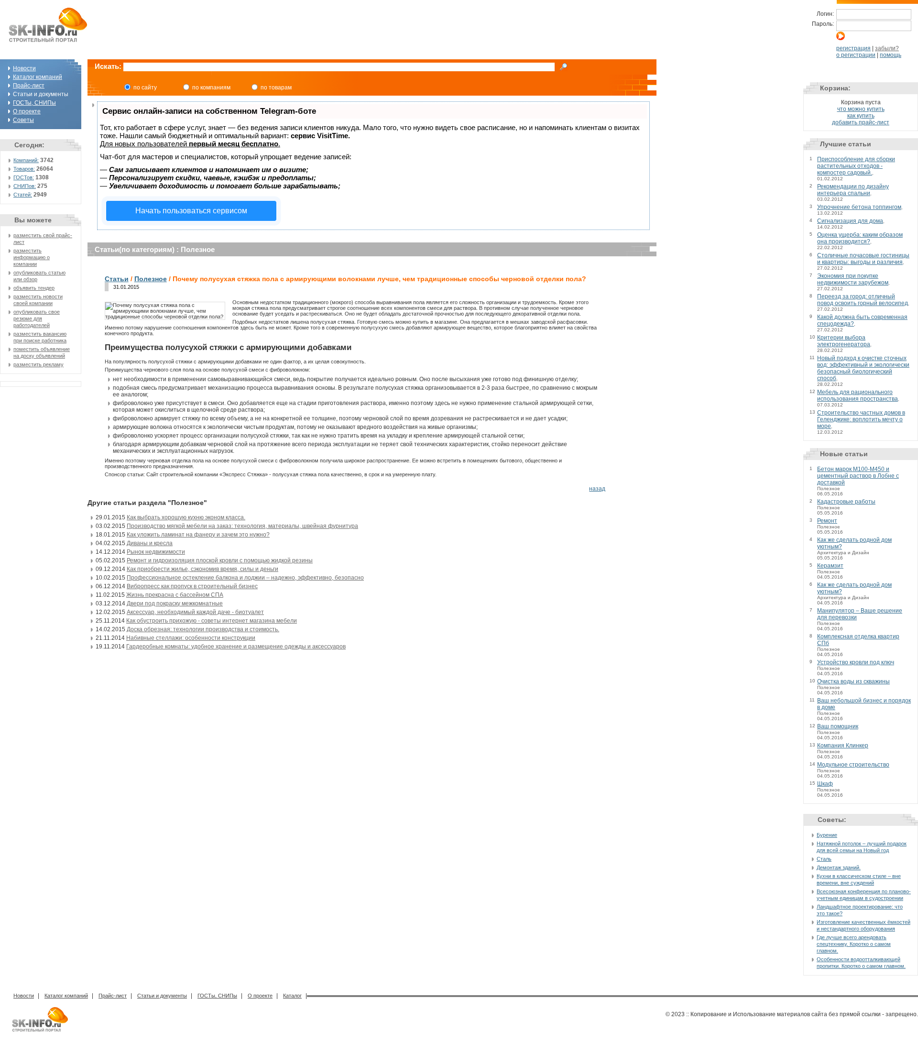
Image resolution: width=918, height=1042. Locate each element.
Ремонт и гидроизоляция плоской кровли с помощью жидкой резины (220, 560)
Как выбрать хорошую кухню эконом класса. (186, 517)
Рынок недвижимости (156, 551)
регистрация (853, 48)
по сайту (145, 87)
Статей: (22, 194)
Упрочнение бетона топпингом (859, 207)
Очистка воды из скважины (853, 681)
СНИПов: (24, 186)
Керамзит (830, 565)
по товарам (276, 87)
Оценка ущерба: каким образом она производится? (860, 238)
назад (597, 488)
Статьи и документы (162, 995)
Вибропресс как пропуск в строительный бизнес (192, 586)
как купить (860, 115)
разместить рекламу (38, 364)
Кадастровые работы (846, 501)
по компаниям (211, 87)
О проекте (27, 111)
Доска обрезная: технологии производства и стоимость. (203, 629)
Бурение (827, 835)
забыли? (887, 48)
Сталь (824, 859)
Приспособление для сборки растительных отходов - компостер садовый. (856, 166)
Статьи (117, 279)
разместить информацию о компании (31, 257)
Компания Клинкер (842, 745)
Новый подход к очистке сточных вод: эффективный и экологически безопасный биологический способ (863, 368)
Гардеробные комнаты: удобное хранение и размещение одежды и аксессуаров (236, 646)
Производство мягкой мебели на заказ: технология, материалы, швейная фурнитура (242, 526)
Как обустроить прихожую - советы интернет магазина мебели (211, 620)
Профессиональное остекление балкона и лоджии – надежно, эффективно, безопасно (245, 577)
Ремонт (827, 520)
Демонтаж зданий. (839, 867)
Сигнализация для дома (850, 221)
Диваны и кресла (150, 543)
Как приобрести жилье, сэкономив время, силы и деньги (202, 569)
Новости (24, 68)
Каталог (292, 995)
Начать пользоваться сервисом (191, 211)
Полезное (150, 279)
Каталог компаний (37, 77)
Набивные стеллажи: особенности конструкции (190, 638)
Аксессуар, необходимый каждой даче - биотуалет (195, 612)
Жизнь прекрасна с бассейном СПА (174, 595)
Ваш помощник (837, 726)
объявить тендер (34, 288)
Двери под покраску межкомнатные (175, 603)
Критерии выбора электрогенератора (843, 341)
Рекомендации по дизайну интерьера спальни (853, 190)
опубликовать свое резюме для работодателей (36, 318)
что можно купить (861, 109)
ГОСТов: (23, 177)
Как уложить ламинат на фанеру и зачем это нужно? (198, 534)
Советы (23, 120)
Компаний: (26, 160)
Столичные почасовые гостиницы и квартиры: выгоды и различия (863, 258)
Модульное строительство (853, 764)
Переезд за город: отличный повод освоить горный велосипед (862, 300)
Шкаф (825, 783)
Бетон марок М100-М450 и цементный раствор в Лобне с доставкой (858, 476)
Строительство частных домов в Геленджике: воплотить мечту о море (861, 419)
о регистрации (855, 55)
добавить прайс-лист (860, 122)
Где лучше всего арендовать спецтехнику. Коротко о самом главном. (854, 944)
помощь (890, 55)
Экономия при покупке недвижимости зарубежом (852, 279)
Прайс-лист (28, 85)
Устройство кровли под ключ (855, 662)
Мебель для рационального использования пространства (857, 395)
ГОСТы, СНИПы (34, 102)
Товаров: (24, 169)
